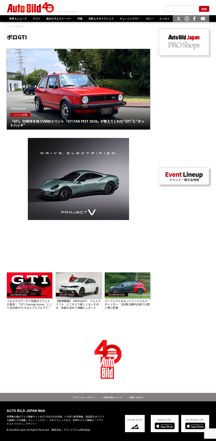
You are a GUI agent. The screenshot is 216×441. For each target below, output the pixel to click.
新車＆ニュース (18, 18)
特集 (80, 18)
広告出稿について (112, 397)
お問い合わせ (136, 397)
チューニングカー (130, 18)
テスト (36, 18)
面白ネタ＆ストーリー (59, 18)
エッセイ (164, 18)
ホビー (149, 18)
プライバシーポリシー (85, 397)
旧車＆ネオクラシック (101, 18)
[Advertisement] (78, 243)
